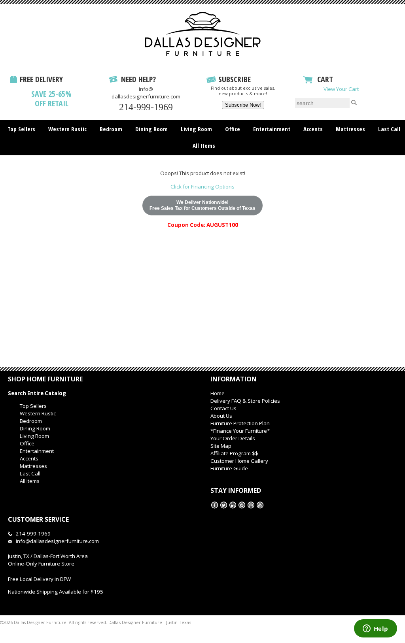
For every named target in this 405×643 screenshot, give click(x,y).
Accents (313, 129)
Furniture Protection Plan (240, 423)
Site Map (220, 445)
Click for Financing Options (202, 186)
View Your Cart (341, 88)
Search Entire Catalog (37, 393)
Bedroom (111, 129)
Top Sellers (21, 129)
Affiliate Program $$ (234, 453)
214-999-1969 (146, 107)
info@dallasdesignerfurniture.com (146, 92)
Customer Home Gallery (239, 460)
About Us (221, 415)
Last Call (389, 129)
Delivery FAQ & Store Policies (245, 400)
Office (232, 129)
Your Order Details (232, 438)
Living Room (196, 129)
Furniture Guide (229, 468)
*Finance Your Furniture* (240, 430)
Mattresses (350, 129)
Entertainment (271, 129)
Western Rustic (67, 129)
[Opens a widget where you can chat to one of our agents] (375, 629)
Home (217, 393)
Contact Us (223, 408)
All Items (204, 145)
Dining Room (151, 129)
